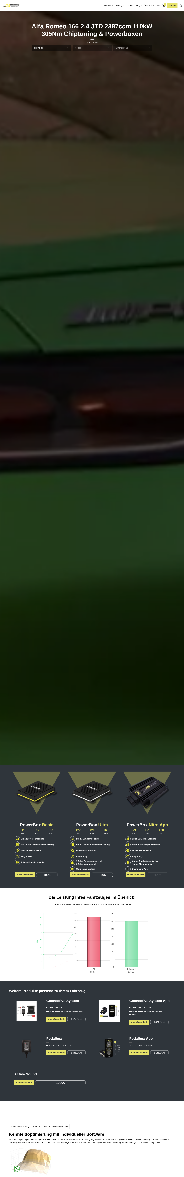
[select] (68, 48)
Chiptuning (117, 6)
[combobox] (51, 48)
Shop (106, 6)
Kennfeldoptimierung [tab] (20, 1126)
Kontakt (172, 6)
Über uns (148, 6)
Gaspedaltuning (133, 6)
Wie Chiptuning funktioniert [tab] (56, 1126)
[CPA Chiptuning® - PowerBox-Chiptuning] (11, 6)
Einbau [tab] (36, 1126)
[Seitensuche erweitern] (180, 6)
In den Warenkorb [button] (25, 875)
